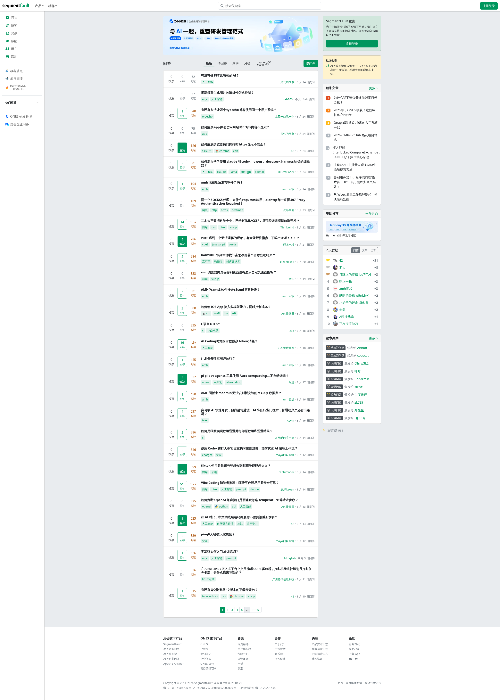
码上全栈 (288, 244)
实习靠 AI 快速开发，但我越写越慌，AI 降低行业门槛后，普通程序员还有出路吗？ (255, 412)
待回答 (222, 63)
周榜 (235, 63)
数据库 (218, 261)
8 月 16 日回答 (306, 399)
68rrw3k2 (361, 363)
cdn (235, 151)
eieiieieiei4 (287, 262)
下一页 (256, 610)
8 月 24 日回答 (306, 116)
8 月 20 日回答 (306, 262)
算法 (240, 523)
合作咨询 (371, 213)
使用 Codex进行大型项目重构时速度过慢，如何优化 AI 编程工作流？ (249, 448)
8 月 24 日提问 (306, 82)
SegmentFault (172, 644)
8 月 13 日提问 (306, 506)
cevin (290, 420)
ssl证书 (207, 151)
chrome (224, 151)
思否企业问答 (171, 659)
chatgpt (246, 172)
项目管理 (16, 79)
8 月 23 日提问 (306, 210)
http (214, 210)
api (234, 506)
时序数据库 (233, 261)
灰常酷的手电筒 (284, 438)
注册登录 (489, 6)
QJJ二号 (359, 418)
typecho (207, 116)
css (214, 227)
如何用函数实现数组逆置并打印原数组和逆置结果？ (237, 431)
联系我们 (280, 654)
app (204, 134)
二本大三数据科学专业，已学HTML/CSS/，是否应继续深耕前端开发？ (250, 220)
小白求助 (212, 330)
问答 (14, 17)
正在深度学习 (286, 348)
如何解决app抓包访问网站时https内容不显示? (235, 127)
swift (217, 313)
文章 (364, 250)
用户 (14, 49)
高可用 (206, 261)
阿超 (291, 382)
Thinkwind (287, 227)
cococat (363, 355)
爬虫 (205, 210)
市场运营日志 (320, 654)
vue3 (205, 244)
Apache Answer (173, 663)
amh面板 (288, 189)
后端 (214, 472)
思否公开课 (170, 654)
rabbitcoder (286, 472)
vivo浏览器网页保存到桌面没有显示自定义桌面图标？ (239, 272)
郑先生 (359, 410)
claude (221, 172)
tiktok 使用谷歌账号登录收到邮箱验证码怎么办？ (236, 465)
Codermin (361, 379)
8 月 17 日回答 (306, 382)
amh (205, 189)
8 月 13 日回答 (306, 524)
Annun (362, 348)
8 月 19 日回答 (306, 296)
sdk (234, 313)
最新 (209, 63)
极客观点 (16, 71)
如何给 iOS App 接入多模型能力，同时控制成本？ (236, 307)
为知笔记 (205, 654)
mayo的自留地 (285, 455)
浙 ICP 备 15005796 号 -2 (179, 688)
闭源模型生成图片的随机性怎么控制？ (227, 92)
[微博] (356, 659)
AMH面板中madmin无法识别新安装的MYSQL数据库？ (241, 393)
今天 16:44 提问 (305, 99)
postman (237, 210)
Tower (204, 649)
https (224, 210)
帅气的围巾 (287, 82)
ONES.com (207, 663)
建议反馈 (243, 659)
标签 (14, 41)
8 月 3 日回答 (306, 558)
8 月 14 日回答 (306, 438)
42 (292, 151)
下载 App (354, 654)
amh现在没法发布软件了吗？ (222, 182)
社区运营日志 (320, 649)
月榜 (247, 63)
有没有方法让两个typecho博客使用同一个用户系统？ (239, 110)
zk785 (358, 402)
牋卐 (291, 279)
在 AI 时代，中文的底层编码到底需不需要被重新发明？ (239, 517)
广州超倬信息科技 (283, 579)
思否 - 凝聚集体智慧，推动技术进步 (359, 683)
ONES (204, 644)
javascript (218, 244)
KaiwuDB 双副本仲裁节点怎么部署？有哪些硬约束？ (238, 255)
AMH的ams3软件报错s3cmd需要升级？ (230, 289)
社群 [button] (51, 6)
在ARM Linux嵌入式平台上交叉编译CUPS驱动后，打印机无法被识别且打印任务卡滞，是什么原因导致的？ (256, 571)
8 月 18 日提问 (306, 331)
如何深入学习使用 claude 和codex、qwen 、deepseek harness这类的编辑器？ (255, 163)
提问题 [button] (310, 63)
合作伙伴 (280, 659)
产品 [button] (38, 6)
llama (233, 172)
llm (226, 313)
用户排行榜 (244, 649)
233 (291, 331)
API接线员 (287, 313)
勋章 (240, 668)
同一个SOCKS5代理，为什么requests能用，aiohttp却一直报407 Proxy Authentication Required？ (253, 202)
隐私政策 (354, 649)
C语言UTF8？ (211, 324)
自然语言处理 (225, 523)
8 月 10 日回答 (306, 596)
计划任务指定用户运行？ (218, 358)
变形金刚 (288, 210)
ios (208, 313)
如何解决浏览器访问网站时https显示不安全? (233, 144)
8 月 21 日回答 (306, 244)
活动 (14, 56)
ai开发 (218, 382)
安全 (219, 455)
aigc (205, 99)
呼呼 (357, 371)
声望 (240, 663)
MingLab (290, 558)
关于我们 (280, 644)
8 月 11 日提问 (306, 579)
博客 (14, 25)
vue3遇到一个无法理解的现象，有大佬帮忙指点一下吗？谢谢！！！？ (250, 238)
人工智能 (207, 82)
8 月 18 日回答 (306, 313)
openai (259, 172)
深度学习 (252, 523)
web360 (287, 99)
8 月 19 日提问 (306, 279)
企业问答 (205, 659)
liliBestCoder (286, 172)
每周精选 (243, 644)
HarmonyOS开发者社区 (18, 87)
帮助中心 (243, 654)
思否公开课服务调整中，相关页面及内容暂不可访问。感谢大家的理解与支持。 (353, 70)
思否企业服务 (171, 649)
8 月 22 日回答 (306, 227)
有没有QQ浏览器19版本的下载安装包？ (229, 590)
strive (358, 387)
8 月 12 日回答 (306, 455)
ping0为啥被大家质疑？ (218, 534)
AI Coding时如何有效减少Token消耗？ (229, 341)
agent (206, 382)
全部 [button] (373, 250)
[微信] (350, 659)
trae (204, 420)
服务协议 (354, 644)
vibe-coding (233, 382)
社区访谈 (317, 659)
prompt (241, 489)
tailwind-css (210, 596)
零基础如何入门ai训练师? (219, 551)
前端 (205, 227)
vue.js (233, 227)
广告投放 (280, 649)
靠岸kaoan (287, 489)
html (223, 227)
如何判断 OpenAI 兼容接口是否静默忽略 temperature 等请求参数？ (249, 500)
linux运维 (208, 579)
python (223, 506)
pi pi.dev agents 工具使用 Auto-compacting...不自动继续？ (245, 376)
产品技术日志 (320, 644)
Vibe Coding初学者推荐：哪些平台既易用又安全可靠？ (240, 483)
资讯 (14, 33)
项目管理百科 (208, 668)
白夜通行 (360, 394)
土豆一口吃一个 (284, 116)
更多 (372, 88)
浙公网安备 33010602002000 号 (217, 688)
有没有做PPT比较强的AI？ (220, 75)
